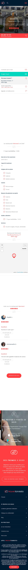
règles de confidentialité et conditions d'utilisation (14, 564)
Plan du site (4, 535)
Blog (2, 517)
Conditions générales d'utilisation (9, 508)
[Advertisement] (14, 53)
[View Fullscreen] (2, 250)
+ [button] (2, 245)
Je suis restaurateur (5, 526)
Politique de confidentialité (7, 513)
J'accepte (14, 567)
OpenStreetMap (20, 272)
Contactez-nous (5, 531)
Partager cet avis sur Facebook (7, 333)
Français (3, 497)
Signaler (7, 91)
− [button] (2, 247)
